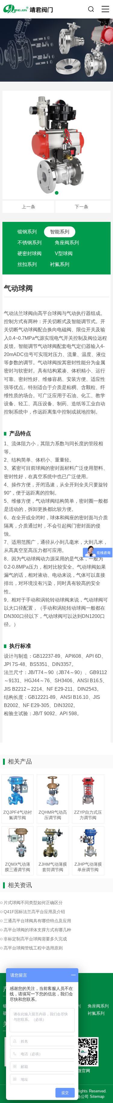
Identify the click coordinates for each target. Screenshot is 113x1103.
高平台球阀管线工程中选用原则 (33, 948)
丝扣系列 (27, 264)
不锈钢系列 (29, 242)
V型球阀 (64, 253)
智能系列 (59, 231)
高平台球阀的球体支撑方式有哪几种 (37, 929)
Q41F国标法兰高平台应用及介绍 (34, 911)
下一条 (81, 206)
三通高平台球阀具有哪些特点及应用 (37, 920)
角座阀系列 (67, 242)
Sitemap (97, 1096)
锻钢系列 (27, 231)
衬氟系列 (59, 264)
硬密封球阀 (29, 253)
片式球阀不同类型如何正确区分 (33, 902)
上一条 (28, 206)
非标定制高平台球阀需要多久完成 (35, 938)
